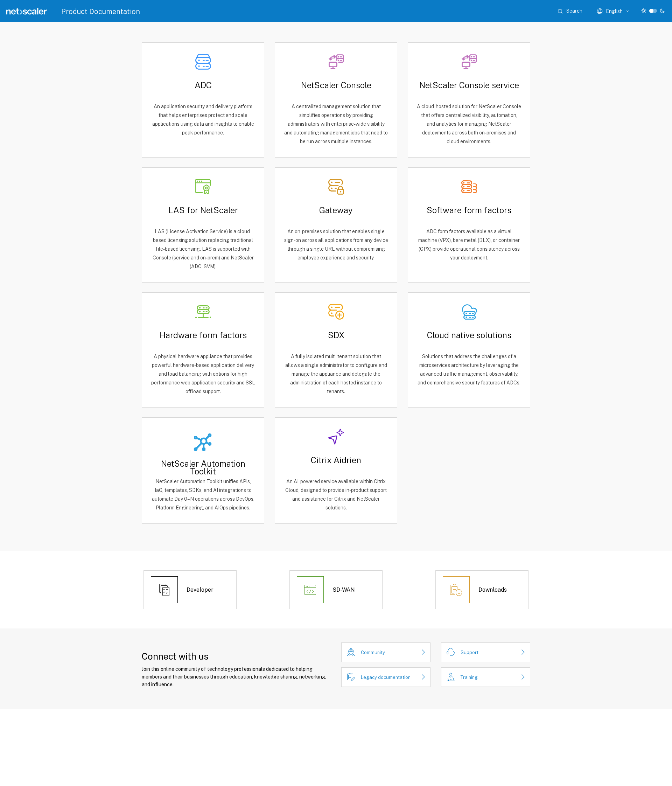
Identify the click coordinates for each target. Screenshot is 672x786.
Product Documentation (100, 11)
